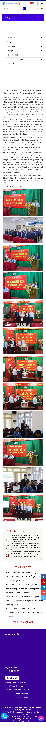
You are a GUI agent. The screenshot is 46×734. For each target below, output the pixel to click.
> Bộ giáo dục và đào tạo (14, 686)
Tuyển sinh (11, 46)
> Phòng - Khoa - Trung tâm (15, 683)
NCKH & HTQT (12, 55)
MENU (40, 3)
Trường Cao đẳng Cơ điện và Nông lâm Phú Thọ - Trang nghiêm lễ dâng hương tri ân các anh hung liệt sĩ (24, 601)
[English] (33, 3)
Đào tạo (10, 51)
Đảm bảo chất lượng (15, 60)
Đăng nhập (40, 8)
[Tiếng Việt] (31, 3)
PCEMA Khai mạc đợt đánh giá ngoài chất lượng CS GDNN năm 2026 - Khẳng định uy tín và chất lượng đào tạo (24, 577)
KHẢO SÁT (11, 64)
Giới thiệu (11, 38)
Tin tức (9, 42)
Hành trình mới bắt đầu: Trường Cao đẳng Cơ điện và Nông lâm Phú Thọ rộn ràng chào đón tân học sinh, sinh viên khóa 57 (24, 589)
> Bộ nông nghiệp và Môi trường (17, 689)
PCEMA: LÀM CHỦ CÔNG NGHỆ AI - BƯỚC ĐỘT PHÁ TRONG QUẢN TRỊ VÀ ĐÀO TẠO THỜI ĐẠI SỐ (24, 613)
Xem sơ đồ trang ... (23, 697)
